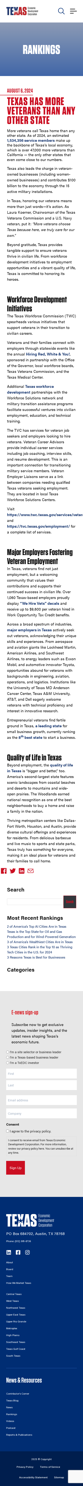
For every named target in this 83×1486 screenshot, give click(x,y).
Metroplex (11, 1328)
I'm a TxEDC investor (24, 1062)
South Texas (13, 1356)
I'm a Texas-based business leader (34, 1057)
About (9, 1262)
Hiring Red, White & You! (48, 354)
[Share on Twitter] (13, 871)
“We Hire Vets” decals (39, 603)
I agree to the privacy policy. (30, 1131)
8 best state (30, 737)
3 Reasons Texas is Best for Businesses (36, 957)
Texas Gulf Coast (15, 1349)
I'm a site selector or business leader (35, 1052)
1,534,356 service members (31, 140)
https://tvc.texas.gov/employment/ (38, 526)
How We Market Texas (18, 1283)
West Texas (12, 1301)
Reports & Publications (19, 1435)
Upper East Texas (15, 1315)
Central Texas (13, 1294)
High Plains (12, 1335)
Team (9, 1276)
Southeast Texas (15, 1342)
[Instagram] (27, 1252)
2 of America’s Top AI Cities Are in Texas (36, 926)
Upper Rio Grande (16, 1321)
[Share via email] (31, 871)
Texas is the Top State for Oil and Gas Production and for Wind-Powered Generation (41, 934)
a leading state (48, 725)
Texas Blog (12, 1400)
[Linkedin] (8, 1252)
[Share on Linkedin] (22, 871)
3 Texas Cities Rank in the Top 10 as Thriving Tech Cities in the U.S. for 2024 (39, 949)
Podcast (11, 1428)
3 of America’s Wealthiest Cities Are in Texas (40, 941)
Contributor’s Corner (17, 1394)
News (9, 1407)
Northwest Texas (15, 1308)
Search (70, 901)
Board (9, 1269)
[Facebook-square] (18, 1252)
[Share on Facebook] (4, 871)
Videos (10, 1421)
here (41, 1148)
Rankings (11, 1414)
